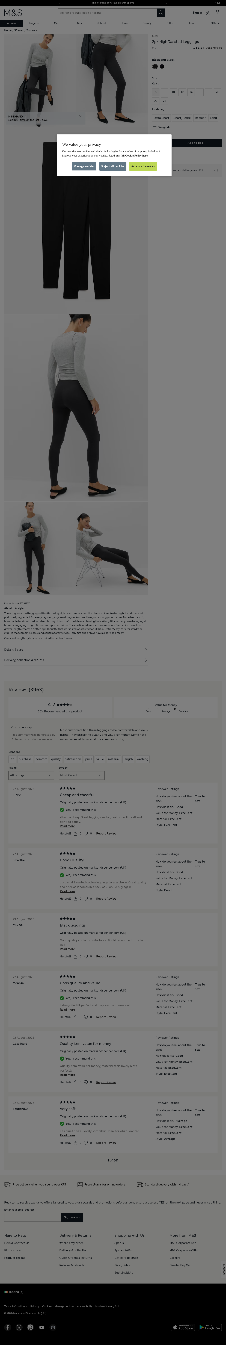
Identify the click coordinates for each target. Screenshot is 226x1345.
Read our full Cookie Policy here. (128, 155)
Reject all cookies (112, 166)
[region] (114, 155)
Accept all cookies (143, 166)
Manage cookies (84, 166)
